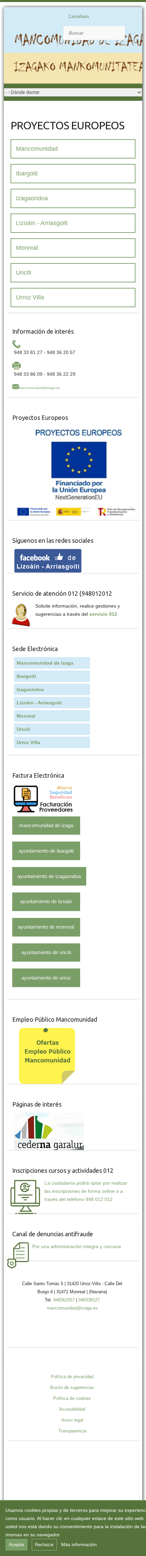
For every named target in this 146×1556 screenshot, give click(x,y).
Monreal (27, 247)
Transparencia (72, 1430)
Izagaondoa (32, 198)
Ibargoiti (27, 173)
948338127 (89, 1299)
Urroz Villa (30, 297)
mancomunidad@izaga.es (39, 388)
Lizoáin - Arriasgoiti (42, 223)
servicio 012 (103, 614)
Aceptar (16, 1544)
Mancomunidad (37, 148)
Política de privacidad (72, 1376)
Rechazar (44, 1544)
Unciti (23, 272)
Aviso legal (72, 1420)
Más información (79, 1544)
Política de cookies (72, 1398)
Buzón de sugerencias (72, 1387)
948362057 (64, 1299)
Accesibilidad (72, 1409)
